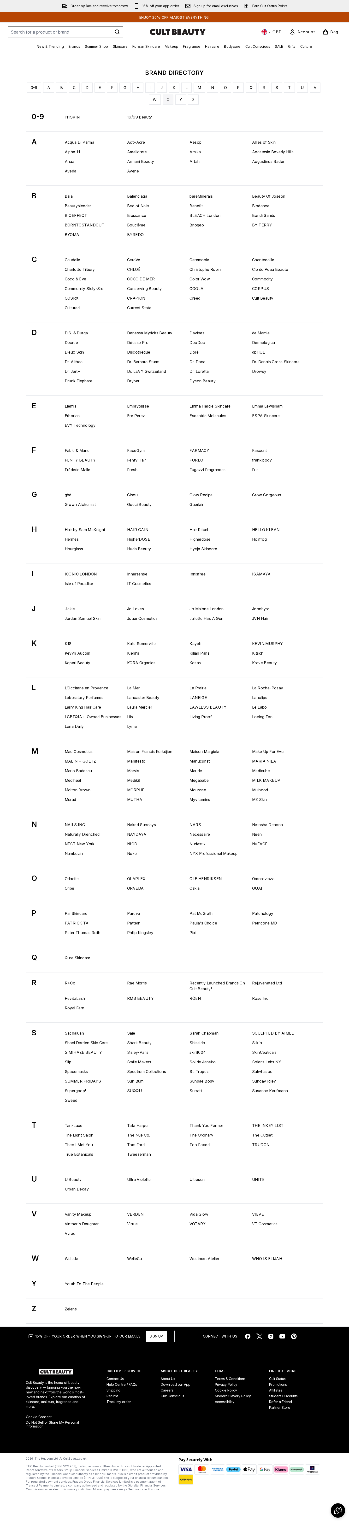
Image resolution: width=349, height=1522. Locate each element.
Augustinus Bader (268, 161)
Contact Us (115, 1379)
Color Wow (199, 279)
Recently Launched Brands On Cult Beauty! (217, 986)
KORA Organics (141, 662)
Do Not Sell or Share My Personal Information (52, 1424)
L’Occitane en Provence (86, 688)
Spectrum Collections (146, 1071)
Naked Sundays (141, 824)
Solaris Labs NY (266, 1062)
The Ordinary (201, 1135)
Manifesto (136, 761)
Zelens (71, 1309)
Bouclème (136, 225)
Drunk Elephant (79, 381)
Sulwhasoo (262, 1071)
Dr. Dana (197, 361)
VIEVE (258, 1214)
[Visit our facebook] (248, 1336)
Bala (69, 196)
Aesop (195, 142)
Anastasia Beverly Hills (273, 151)
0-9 (34, 87)
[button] (338, 1510)
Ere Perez (136, 415)
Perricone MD (264, 923)
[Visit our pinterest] (294, 1336)
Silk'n (257, 1042)
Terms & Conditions (230, 1379)
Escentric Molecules (207, 415)
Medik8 (133, 780)
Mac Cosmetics (79, 751)
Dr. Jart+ (73, 371)
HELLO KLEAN (265, 529)
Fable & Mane (77, 450)
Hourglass (74, 548)
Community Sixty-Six (84, 288)
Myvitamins (199, 799)
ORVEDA (135, 888)
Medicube (261, 770)
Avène (133, 171)
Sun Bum (135, 1081)
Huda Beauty (139, 548)
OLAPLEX (136, 878)
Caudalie (72, 259)
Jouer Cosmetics (142, 618)
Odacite (72, 878)
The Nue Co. (138, 1135)
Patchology (262, 913)
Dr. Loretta (199, 371)
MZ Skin (259, 799)
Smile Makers (139, 1062)
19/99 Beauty (139, 117)
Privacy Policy (226, 1384)
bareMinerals (201, 196)
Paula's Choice (203, 923)
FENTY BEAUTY (80, 460)
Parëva (133, 913)
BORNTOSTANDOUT (85, 225)
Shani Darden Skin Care (86, 1042)
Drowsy (259, 371)
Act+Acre (136, 142)
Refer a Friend (280, 1402)
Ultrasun (197, 1179)
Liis (130, 716)
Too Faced (199, 1144)
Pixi (192, 932)
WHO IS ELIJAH (267, 1258)
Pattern (134, 923)
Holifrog (259, 539)
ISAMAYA (261, 574)
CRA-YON (136, 298)
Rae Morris (137, 983)
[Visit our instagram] (271, 1336)
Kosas (195, 662)
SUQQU (134, 1090)
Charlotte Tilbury (80, 269)
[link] (302, 32)
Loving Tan (262, 716)
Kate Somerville (141, 643)
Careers (167, 1390)
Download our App (175, 1384)
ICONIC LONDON (81, 574)
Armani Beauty (140, 161)
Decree (71, 342)
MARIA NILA (264, 761)
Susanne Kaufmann (270, 1090)
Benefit (196, 205)
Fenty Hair (136, 460)
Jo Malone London (206, 608)
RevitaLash (75, 998)
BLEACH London (204, 215)
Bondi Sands (263, 215)
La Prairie (198, 688)
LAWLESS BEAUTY (207, 707)
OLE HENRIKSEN (205, 878)
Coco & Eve (75, 279)
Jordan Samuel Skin (83, 618)
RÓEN (195, 998)
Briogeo (196, 225)
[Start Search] (117, 32)
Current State (139, 307)
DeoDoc (197, 342)
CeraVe (133, 259)
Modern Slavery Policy (233, 1396)
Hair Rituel (198, 529)
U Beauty (73, 1179)
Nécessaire (199, 834)
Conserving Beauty (144, 288)
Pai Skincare (76, 913)
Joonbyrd (260, 608)
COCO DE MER (141, 279)
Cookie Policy (226, 1390)
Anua (70, 161)
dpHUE (258, 352)
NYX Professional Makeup (213, 853)
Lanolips (259, 697)
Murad (70, 799)
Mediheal (73, 780)
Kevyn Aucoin (77, 653)
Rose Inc (260, 998)
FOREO (196, 460)
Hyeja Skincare (203, 548)
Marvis (133, 770)
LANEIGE (198, 697)
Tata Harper (138, 1125)
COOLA (196, 288)
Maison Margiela (204, 751)
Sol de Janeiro (202, 1062)
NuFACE (259, 843)
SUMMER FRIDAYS (83, 1081)
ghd (68, 494)
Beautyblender (78, 205)
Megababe (199, 780)
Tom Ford (136, 1144)
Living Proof (200, 716)
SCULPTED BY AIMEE (273, 1033)
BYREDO (135, 234)
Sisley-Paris (138, 1052)
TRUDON (260, 1144)
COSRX (72, 298)
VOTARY (197, 1223)
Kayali (195, 643)
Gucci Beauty (139, 504)
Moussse (197, 790)
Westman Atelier (204, 1258)
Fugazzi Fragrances (207, 469)
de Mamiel (261, 333)
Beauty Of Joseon (268, 196)
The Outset (262, 1135)
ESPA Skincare (266, 415)
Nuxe (132, 853)
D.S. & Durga (76, 333)
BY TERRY (262, 225)
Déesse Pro (137, 342)
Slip (68, 1062)
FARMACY (199, 450)
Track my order (118, 1402)
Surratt (195, 1090)
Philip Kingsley (140, 932)
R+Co (70, 983)
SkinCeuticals (264, 1052)
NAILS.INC (75, 824)
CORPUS (260, 288)
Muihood (260, 790)
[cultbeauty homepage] (178, 32)
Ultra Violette (139, 1179)
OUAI (257, 888)
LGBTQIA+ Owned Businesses (93, 716)
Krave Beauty (264, 662)
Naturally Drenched (82, 834)
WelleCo (134, 1258)
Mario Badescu (78, 770)
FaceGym (136, 450)
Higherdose (199, 539)
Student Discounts (283, 1396)
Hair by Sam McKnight (85, 529)
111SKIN (72, 117)
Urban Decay (77, 1189)
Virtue (132, 1223)
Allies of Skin (264, 142)
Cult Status (277, 1379)
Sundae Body (201, 1081)
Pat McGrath (201, 913)
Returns (112, 1396)
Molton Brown (78, 790)
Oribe (69, 888)
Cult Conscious (172, 1396)
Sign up (156, 1336)
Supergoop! (75, 1090)
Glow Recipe (201, 494)
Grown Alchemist (80, 504)
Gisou (132, 494)
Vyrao (70, 1233)
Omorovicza (263, 878)
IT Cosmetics (139, 583)
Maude (195, 770)
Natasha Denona (267, 824)
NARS (195, 824)
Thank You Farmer (206, 1125)
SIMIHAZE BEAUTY (83, 1052)
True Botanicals (79, 1154)
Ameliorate (137, 151)
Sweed (71, 1100)
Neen (257, 834)
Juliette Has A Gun (206, 618)
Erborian (72, 415)
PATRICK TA (77, 923)
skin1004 (197, 1052)
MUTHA (134, 799)
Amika (195, 151)
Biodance (260, 205)
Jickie (70, 608)
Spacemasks (76, 1071)
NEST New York (80, 843)
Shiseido (197, 1042)
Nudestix (197, 843)
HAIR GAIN (137, 529)
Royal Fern (74, 1008)
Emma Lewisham (267, 406)
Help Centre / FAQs (121, 1384)
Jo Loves (135, 608)
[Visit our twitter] (259, 1336)
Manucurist (199, 761)
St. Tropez (199, 1071)
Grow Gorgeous (266, 494)
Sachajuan (74, 1033)
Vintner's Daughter (82, 1223)
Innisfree (197, 574)
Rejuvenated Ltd (267, 983)
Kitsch (257, 653)
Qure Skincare (77, 957)
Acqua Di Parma (80, 142)
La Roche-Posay (267, 688)
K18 (68, 643)
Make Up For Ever (268, 751)
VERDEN (135, 1214)
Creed (194, 298)
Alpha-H (72, 151)
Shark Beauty (139, 1042)
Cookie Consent (39, 1417)
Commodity (262, 279)
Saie (131, 1033)
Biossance (136, 215)
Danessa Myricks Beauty (149, 333)
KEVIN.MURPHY (267, 643)
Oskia (194, 888)
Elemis (70, 406)
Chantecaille (263, 259)
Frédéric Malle (77, 469)
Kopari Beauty (77, 662)
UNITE (258, 1179)
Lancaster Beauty (143, 697)
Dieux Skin (74, 352)
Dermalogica (263, 342)
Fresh (132, 469)
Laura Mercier (139, 707)
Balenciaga (137, 196)
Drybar (133, 381)
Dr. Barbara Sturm (143, 361)
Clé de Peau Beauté (270, 269)
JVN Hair (260, 618)
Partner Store (279, 1407)
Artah (194, 161)
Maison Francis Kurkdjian (149, 751)
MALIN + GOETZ (80, 761)
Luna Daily (74, 726)
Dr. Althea (74, 361)
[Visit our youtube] (282, 1336)
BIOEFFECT (76, 215)
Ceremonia (199, 259)
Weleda (71, 1258)
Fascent (259, 450)
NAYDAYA (137, 834)
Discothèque (138, 352)
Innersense (137, 574)
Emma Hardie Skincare (210, 406)
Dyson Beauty (202, 381)
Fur (255, 469)
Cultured (72, 307)
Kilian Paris (199, 653)
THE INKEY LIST (268, 1125)
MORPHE (135, 790)
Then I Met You (79, 1144)
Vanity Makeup (78, 1214)
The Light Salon (79, 1135)
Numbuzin (74, 853)
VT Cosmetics (265, 1223)
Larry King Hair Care (83, 707)
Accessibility (224, 1402)
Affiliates (275, 1390)
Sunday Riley (264, 1081)
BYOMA (72, 234)
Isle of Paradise (79, 583)
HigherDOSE (138, 539)
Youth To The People (84, 1283)
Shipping (113, 1390)
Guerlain (196, 504)
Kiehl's (133, 653)
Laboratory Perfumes (84, 697)
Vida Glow (198, 1214)
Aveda (71, 171)
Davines (196, 333)
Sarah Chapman (204, 1033)
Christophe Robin (205, 269)
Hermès (72, 539)
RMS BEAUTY (140, 998)
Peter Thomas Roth (83, 932)
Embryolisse (138, 406)
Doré (194, 352)
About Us (168, 1379)
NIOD (132, 843)
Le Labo (259, 707)
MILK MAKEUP (266, 780)
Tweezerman (139, 1154)
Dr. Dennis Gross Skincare (276, 361)
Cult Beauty (262, 298)
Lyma (132, 726)
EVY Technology (80, 425)
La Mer (133, 688)
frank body (262, 460)
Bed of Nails (138, 205)
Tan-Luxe (74, 1125)
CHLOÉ (134, 269)
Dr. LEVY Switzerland (146, 371)
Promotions (278, 1384)
